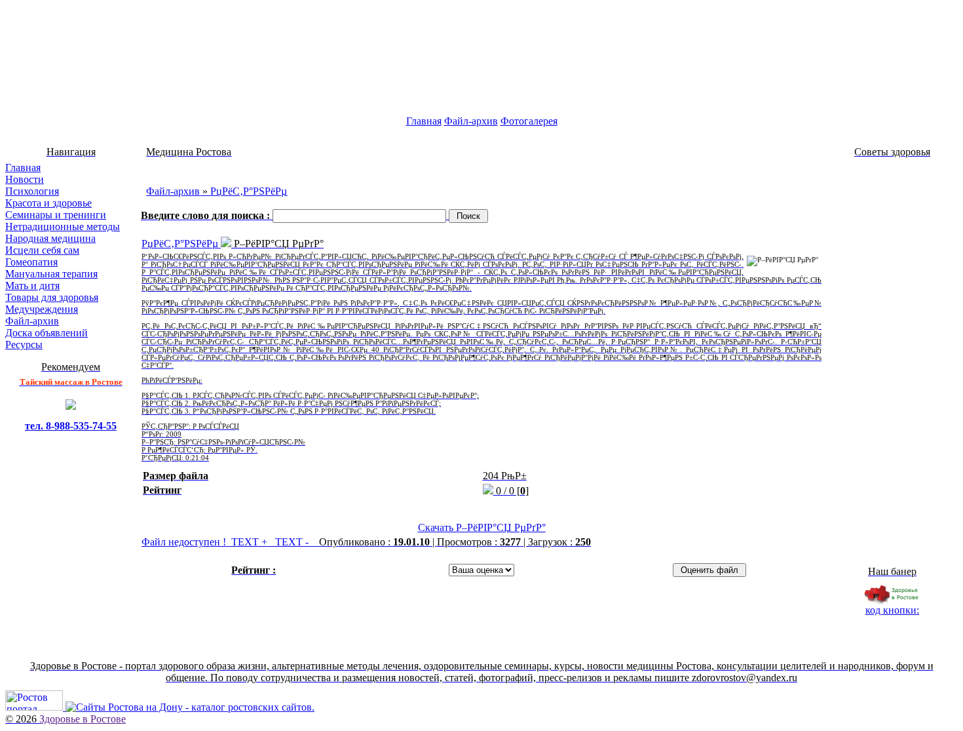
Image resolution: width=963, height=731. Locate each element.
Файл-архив (471, 121)
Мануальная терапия (51, 273)
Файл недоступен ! (184, 541)
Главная (424, 121)
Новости (24, 179)
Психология (32, 191)
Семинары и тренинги (55, 214)
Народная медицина (50, 238)
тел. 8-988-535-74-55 (71, 425)
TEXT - (293, 541)
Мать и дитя (32, 285)
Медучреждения (41, 309)
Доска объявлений (46, 332)
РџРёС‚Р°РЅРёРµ (248, 191)
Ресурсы (24, 344)
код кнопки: (892, 610)
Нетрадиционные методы (62, 226)
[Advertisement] (481, 167)
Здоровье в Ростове (82, 718)
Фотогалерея (528, 121)
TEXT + (250, 541)
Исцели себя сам (42, 250)
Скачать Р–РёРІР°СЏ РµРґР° (482, 527)
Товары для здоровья (51, 297)
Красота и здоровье (48, 202)
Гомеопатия (31, 261)
